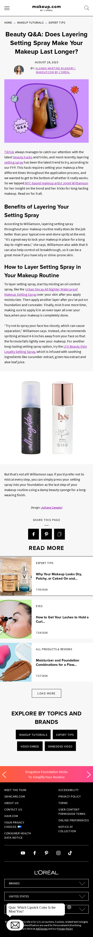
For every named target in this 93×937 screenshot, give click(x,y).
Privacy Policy (69, 796)
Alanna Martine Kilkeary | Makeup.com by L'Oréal (55, 70)
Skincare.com (14, 796)
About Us (11, 803)
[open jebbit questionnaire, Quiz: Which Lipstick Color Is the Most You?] (15, 925)
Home (8, 22)
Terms (63, 803)
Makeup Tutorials (30, 22)
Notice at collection (67, 829)
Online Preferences (73, 820)
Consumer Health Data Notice (17, 835)
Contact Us (13, 809)
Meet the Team (15, 790)
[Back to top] (83, 927)
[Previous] (4, 775)
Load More (46, 693)
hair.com (11, 816)
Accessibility (68, 790)
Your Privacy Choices (14, 824)
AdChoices (42, 928)
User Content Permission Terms (71, 811)
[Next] (89, 775)
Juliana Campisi (51, 507)
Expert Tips (57, 22)
